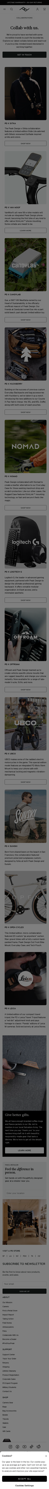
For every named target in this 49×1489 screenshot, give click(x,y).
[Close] (44, 1456)
